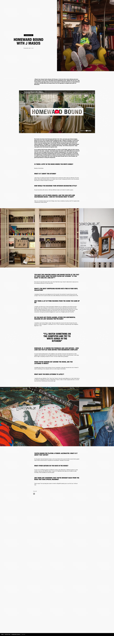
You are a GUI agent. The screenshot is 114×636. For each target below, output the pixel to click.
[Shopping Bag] (108, 6)
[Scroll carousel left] (56, 265)
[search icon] (104, 6)
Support (100, 6)
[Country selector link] (111, 3)
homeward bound (15, 634)
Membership (99, 2)
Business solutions (92, 2)
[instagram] (34, 494)
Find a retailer (106, 2)
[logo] (5, 5)
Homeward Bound (28, 35)
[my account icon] (106, 6)
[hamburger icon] (111, 6)
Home (2, 634)
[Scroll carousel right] (58, 265)
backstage (7, 634)
